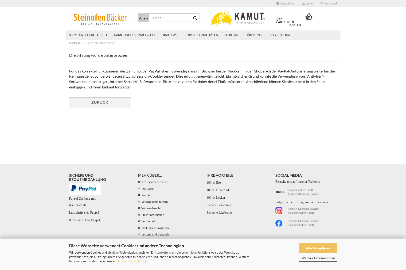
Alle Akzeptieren (318, 248)
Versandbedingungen (154, 201)
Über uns (254, 35)
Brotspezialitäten (203, 35)
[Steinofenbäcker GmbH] (100, 18)
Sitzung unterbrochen (154, 182)
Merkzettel (330, 3)
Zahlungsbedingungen (155, 228)
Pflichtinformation (152, 215)
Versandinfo (148, 221)
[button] (286, 3)
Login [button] (309, 3)
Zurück (99, 102)
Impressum (148, 188)
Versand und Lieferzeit (155, 234)
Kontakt (232, 35)
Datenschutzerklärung (132, 261)
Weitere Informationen (318, 258)
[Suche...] (195, 18)
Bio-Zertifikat (280, 35)
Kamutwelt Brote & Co (88, 35)
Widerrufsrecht (151, 208)
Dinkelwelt (171, 35)
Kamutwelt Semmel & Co (134, 35)
